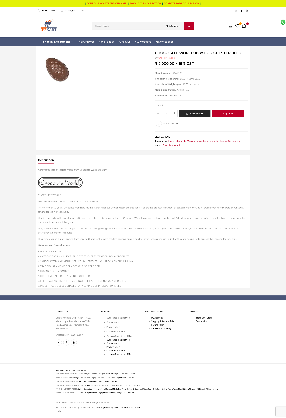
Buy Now (228, 113)
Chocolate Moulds (185, 141)
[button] (244, 26)
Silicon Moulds (189, 389)
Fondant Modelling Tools (116, 389)
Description (46, 160)
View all (132, 374)
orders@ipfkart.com (74, 10)
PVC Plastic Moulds (90, 385)
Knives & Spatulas (134, 389)
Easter (171, 141)
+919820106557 (49, 10)
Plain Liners (110, 378)
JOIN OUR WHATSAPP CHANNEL (107, 3)
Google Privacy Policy (109, 407)
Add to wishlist (171, 123)
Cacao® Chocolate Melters (86, 381)
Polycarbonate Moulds (207, 141)
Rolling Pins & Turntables (172, 389)
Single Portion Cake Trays (84, 378)
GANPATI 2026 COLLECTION (181, 3)
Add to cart (196, 113)
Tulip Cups (100, 378)
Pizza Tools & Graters (151, 389)
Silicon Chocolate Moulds (124, 385)
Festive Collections (230, 141)
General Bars (122, 374)
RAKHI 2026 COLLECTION (145, 3)
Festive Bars (111, 374)
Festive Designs (84, 374)
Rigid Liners (121, 378)
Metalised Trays (95, 393)
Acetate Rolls (82, 393)
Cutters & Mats (99, 389)
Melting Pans (104, 381)
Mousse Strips (109, 393)
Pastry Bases (121, 393)
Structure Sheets (106, 385)
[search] (189, 26)
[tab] (46, 160)
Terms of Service (132, 407)
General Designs (98, 374)
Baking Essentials (85, 389)
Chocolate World (166, 58)
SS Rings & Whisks (204, 389)
